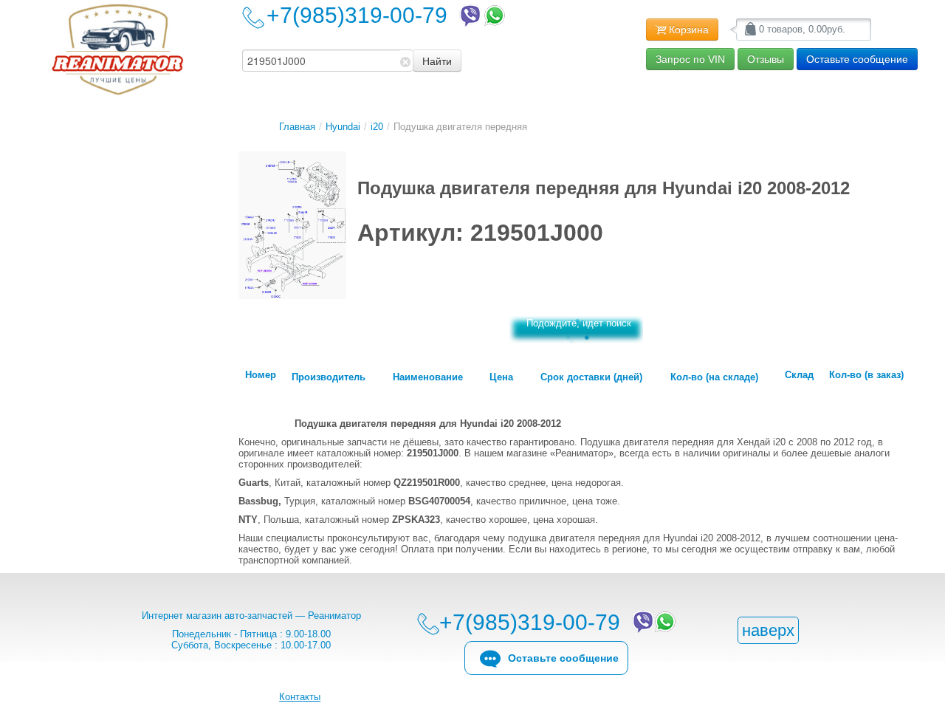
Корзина (689, 29)
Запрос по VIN (690, 59)
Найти (437, 60)
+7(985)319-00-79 (363, 15)
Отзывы (765, 59)
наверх (768, 630)
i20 (377, 126)
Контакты (299, 696)
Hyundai (343, 126)
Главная (297, 126)
